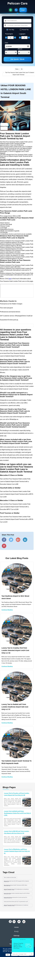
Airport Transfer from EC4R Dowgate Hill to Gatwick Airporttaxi (16, 881)
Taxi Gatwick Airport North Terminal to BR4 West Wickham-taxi (15, 885)
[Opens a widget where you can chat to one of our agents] (22, 946)
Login (23, 10)
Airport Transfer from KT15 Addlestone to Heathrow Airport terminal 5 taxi (16, 889)
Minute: (20, 49)
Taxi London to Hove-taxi (10, 877)
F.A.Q (16, 931)
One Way (11, 29)
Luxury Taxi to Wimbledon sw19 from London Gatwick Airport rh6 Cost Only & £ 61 (17, 851)
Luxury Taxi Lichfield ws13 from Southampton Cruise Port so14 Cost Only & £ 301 (17, 813)
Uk (21, 69)
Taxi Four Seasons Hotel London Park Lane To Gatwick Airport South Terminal (19, 73)
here (9, 278)
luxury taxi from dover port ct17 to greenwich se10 (16, 901)
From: (8, 20)
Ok (8, 954)
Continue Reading (7, 609)
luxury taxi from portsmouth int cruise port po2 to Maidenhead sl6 (15, 898)
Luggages (22, 34)
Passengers (9, 34)
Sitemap (16, 936)
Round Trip (25, 29)
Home (16, 69)
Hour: (6, 49)
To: (8, 25)
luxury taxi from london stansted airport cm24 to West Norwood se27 (17, 893)
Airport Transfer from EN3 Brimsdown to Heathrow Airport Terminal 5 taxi (16, 905)
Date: (6, 42)
